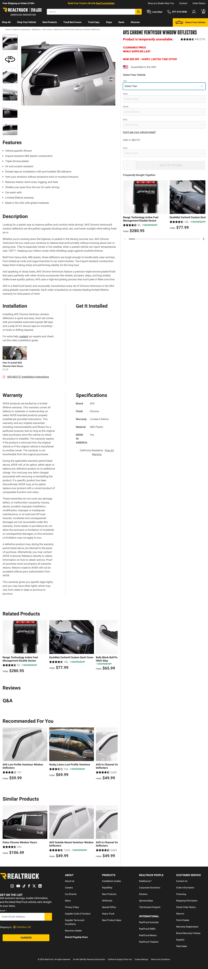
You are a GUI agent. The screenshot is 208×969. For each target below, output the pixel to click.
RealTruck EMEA (147, 928)
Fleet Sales (181, 946)
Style (125, 148)
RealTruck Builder (105, 3)
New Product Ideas (111, 920)
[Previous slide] (125, 239)
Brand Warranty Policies (188, 933)
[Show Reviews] (193, 39)
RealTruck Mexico (148, 935)
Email (3, 911)
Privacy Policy (72, 907)
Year (125, 81)
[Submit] (48, 917)
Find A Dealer (182, 920)
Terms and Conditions (160, 959)
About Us (69, 881)
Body (125, 119)
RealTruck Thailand (148, 941)
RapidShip (107, 887)
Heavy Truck (108, 913)
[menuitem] (6, 22)
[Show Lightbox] (68, 70)
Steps (109, 22)
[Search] (138, 12)
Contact (183, 3)
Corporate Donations (149, 887)
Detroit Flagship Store (76, 937)
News (68, 900)
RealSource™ (145, 881)
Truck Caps (93, 22)
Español (180, 939)
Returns (180, 913)
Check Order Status (186, 907)
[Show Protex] (10, 59)
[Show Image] (10, 42)
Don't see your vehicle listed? (139, 132)
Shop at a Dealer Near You (161, 3)
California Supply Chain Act (120, 959)
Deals (121, 22)
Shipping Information (186, 900)
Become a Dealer (73, 930)
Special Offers (109, 907)
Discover (135, 22)
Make (125, 94)
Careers (69, 887)
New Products (50, 22)
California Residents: (97, 452)
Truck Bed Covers (72, 22)
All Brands (107, 900)
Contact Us (181, 881)
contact (23, 336)
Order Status (199, 3)
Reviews (143, 894)
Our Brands (71, 894)
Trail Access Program (149, 907)
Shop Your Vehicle (26, 22)
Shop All (6, 22)
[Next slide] (203, 239)
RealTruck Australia (149, 922)
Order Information (185, 887)
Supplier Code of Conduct (78, 913)
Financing (181, 894)
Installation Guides (111, 881)
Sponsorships (146, 900)
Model (125, 107)
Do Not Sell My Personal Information (89, 959)
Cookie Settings (141, 959)
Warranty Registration (187, 926)
